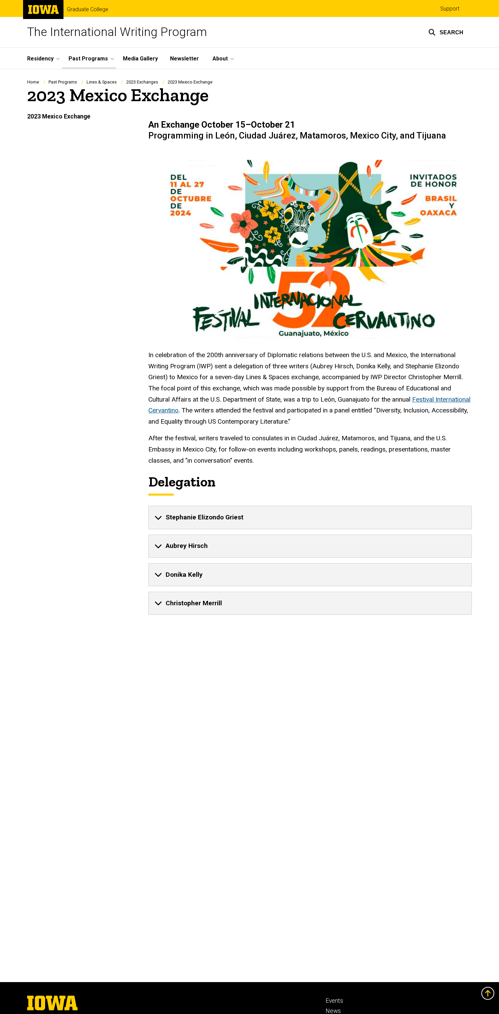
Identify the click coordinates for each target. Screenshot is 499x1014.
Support (449, 8)
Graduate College (87, 9)
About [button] (220, 58)
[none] (310, 517)
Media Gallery (140, 58)
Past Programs (63, 82)
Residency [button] (40, 58)
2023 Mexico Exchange (58, 116)
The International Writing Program (117, 32)
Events (334, 1000)
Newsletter (184, 58)
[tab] (310, 517)
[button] (446, 32)
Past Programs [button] (88, 58)
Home (33, 82)
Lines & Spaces (102, 82)
